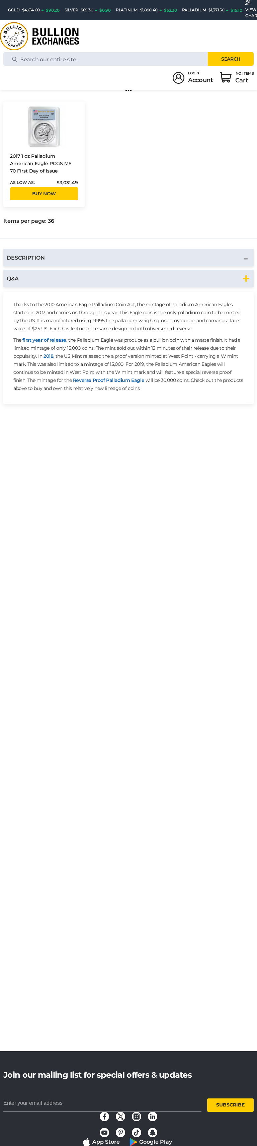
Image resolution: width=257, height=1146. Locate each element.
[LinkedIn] (152, 1116)
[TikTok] (136, 1132)
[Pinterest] (120, 1132)
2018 (48, 356)
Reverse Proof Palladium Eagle (108, 380)
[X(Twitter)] (120, 1116)
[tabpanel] (128, 348)
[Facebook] (104, 1116)
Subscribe (230, 1105)
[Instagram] (136, 1116)
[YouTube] (104, 1132)
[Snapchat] (152, 1132)
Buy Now (44, 194)
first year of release (44, 340)
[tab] (128, 257)
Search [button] (230, 59)
